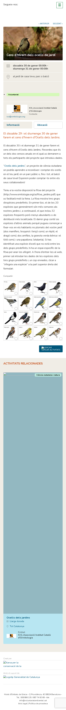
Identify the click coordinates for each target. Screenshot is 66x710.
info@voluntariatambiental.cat (33, 700)
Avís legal (22, 703)
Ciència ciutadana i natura (48, 375)
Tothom (11, 87)
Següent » (58, 24)
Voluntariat (13, 94)
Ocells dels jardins (14, 166)
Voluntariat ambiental (15, 16)
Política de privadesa (38, 703)
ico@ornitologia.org (16, 116)
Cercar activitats (50, 350)
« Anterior (44, 24)
